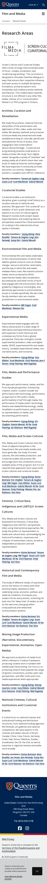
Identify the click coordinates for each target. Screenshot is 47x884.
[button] (43, 4)
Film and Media (13, 13)
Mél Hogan (26, 305)
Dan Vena (15, 492)
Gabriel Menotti (29, 240)
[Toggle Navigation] (43, 13)
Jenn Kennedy (27, 757)
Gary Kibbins (24, 483)
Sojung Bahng (28, 234)
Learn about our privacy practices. (13, 877)
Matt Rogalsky (30, 363)
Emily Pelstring (16, 363)
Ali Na (28, 424)
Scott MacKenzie (20, 181)
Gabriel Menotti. (36, 181)
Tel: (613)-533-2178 (23, 821)
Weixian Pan (18, 308)
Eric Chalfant (17, 480)
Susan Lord (7, 181)
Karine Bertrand (28, 552)
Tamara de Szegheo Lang (32, 178)
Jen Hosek (15, 757)
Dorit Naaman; (32, 360)
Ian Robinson (17, 427)
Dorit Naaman (25, 558)
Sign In (32, 5)
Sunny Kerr (15, 240)
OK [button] (37, 871)
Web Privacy (8, 839)
